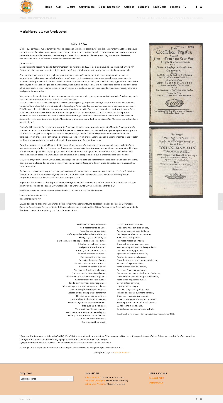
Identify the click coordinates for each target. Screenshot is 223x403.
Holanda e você (92, 377)
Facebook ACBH (156, 377)
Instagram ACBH (156, 382)
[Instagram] (201, 6)
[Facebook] (196, 6)
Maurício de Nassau (165, 18)
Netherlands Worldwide (95, 384)
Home (152, 18)
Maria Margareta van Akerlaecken (38, 17)
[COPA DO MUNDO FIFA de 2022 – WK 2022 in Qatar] (220, 201)
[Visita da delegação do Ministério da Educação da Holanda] (2, 201)
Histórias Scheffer (121, 352)
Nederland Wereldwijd (95, 380)
